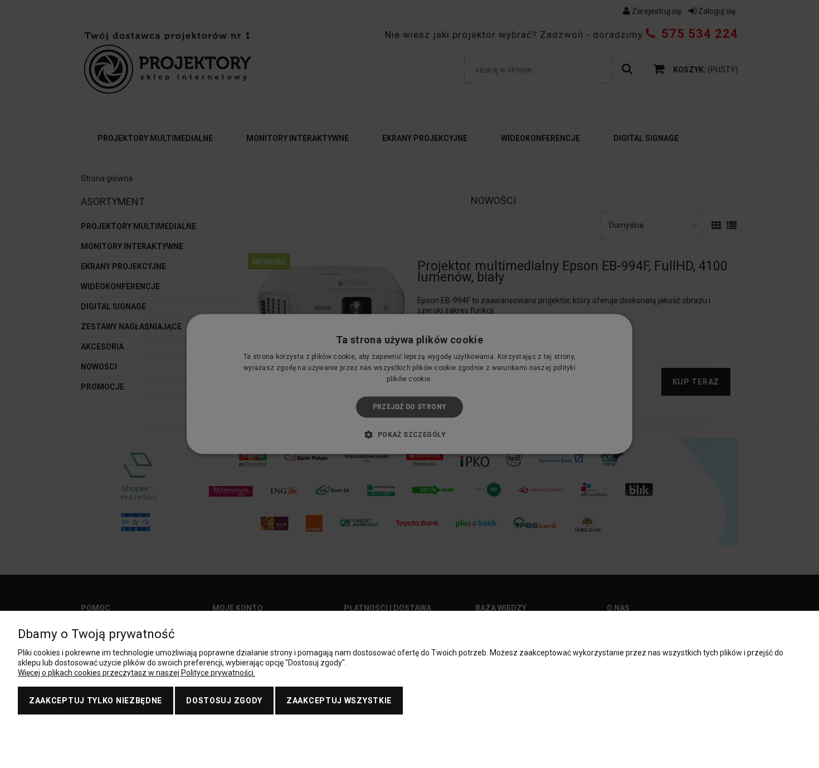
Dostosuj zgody (224, 700)
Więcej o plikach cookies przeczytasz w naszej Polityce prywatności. (136, 672)
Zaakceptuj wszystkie (339, 700)
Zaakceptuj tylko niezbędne (95, 700)
